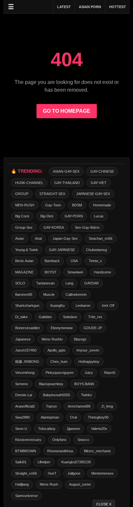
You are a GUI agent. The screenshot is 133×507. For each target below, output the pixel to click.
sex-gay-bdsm (87, 227)
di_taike (21, 317)
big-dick (47, 216)
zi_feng (107, 406)
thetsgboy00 (98, 417)
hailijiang (22, 484)
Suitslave (70, 317)
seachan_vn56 (100, 238)
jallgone (73, 473)
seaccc (83, 440)
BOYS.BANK (84, 384)
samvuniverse (26, 496)
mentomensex (102, 473)
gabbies (45, 317)
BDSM (77, 205)
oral (73, 417)
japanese (23, 339)
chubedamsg (96, 250)
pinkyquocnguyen (60, 372)
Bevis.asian (24, 261)
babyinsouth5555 (56, 395)
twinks (86, 395)
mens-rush (49, 484)
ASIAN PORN (90, 7)
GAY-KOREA (54, 227)
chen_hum (58, 361)
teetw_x (95, 261)
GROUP (21, 194)
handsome (102, 272)
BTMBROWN (25, 451)
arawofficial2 (25, 406)
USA (74, 261)
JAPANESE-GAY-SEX (93, 194)
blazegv (80, 339)
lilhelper (43, 462)
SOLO (20, 283)
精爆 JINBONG (27, 361)
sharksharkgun (27, 305)
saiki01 (20, 462)
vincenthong (25, 372)
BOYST (50, 272)
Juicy (89, 372)
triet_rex (95, 317)
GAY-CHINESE (102, 171)
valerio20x (99, 429)
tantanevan (45, 283)
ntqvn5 (109, 372)
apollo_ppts (56, 350)
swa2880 (22, 417)
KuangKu (57, 305)
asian (19, 238)
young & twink (26, 250)
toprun (51, 406)
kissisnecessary (28, 440)
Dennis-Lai (23, 395)
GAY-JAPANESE (62, 250)
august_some (80, 484)
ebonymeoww (62, 328)
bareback (52, 261)
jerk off (107, 305)
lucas (99, 216)
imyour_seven (88, 350)
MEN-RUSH (24, 205)
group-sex (24, 227)
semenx (21, 384)
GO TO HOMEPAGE (66, 111)
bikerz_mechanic (97, 451)
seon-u (21, 429)
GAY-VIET (99, 183)
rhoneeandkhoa (60, 451)
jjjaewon (73, 429)
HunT (52, 473)
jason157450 (25, 350)
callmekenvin (76, 294)
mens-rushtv (52, 339)
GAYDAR (91, 283)
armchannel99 (79, 406)
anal (38, 238)
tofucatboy (47, 429)
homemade (102, 205)
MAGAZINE (24, 272)
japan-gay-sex (65, 238)
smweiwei (75, 272)
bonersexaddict (27, 328)
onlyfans (59, 440)
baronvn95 (23, 294)
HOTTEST (117, 7)
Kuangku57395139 (76, 462)
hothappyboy (88, 361)
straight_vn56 (26, 473)
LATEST (64, 7)
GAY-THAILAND (67, 183)
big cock (22, 216)
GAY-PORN (74, 216)
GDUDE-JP (93, 328)
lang (69, 283)
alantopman (50, 417)
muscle (49, 294)
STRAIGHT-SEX (52, 194)
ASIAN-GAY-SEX (66, 171)
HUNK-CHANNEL (29, 183)
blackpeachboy (51, 384)
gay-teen (53, 205)
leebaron (83, 305)
